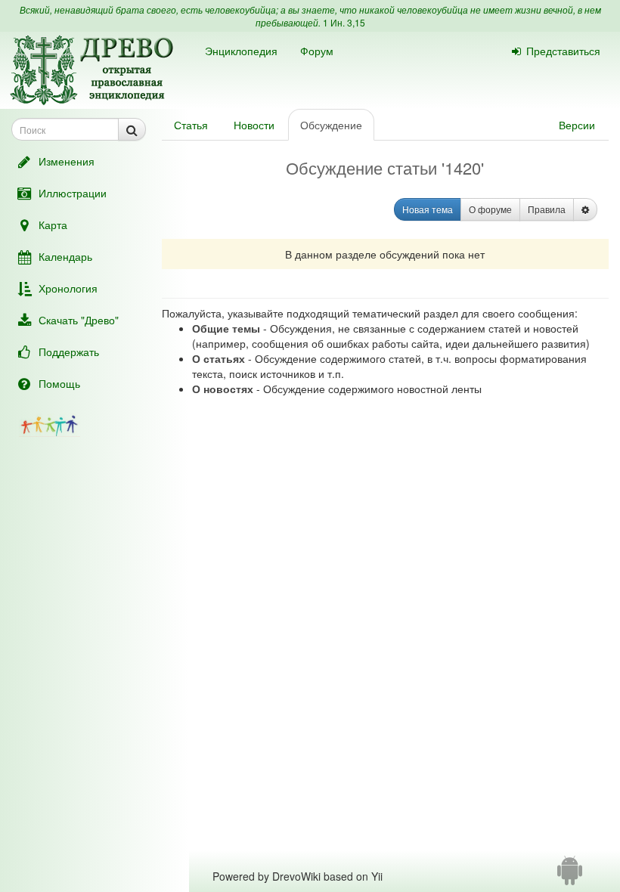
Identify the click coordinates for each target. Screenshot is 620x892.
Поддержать (69, 351)
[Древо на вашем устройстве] (569, 876)
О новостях (222, 388)
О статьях (218, 358)
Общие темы (226, 328)
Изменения (67, 161)
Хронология (68, 288)
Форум (316, 50)
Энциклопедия (241, 50)
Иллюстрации (73, 192)
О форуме (490, 209)
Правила (547, 209)
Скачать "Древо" (79, 319)
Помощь (59, 383)
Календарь (65, 256)
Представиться (563, 50)
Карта (53, 224)
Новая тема (427, 209)
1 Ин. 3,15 (344, 22)
